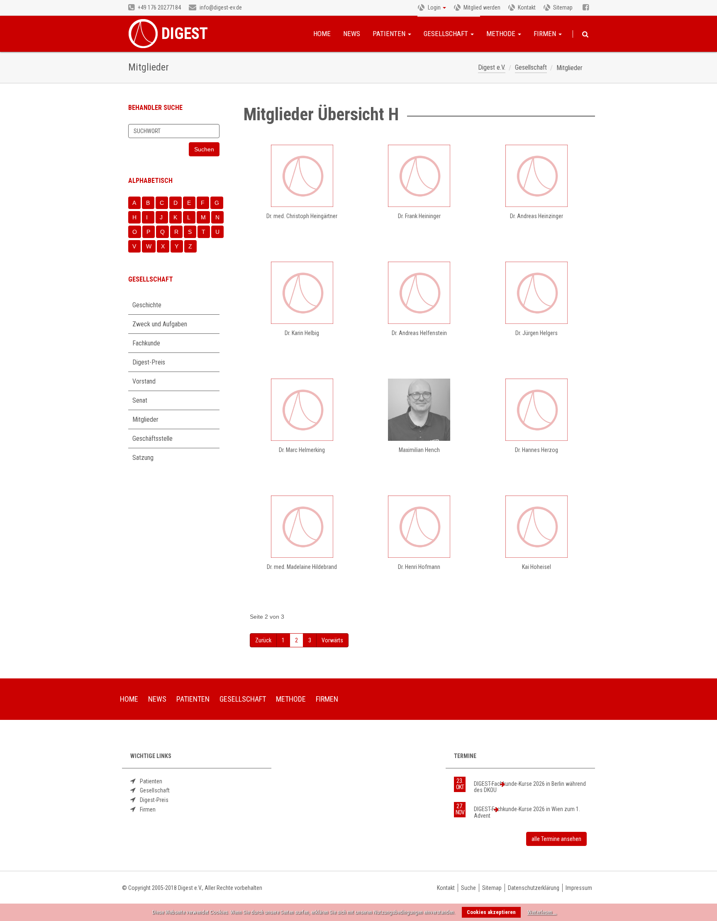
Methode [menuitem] (291, 699)
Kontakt (527, 7)
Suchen (585, 34)
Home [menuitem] (129, 699)
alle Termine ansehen (556, 839)
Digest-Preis (148, 362)
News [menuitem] (157, 699)
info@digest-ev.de (220, 7)
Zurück (263, 640)
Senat (139, 400)
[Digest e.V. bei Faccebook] (586, 8)
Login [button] (434, 7)
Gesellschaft (447, 33)
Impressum (579, 888)
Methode (501, 33)
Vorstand (144, 381)
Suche (468, 888)
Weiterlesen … (542, 912)
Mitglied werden (481, 7)
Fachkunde (146, 343)
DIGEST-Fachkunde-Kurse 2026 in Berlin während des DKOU (530, 786)
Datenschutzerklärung (533, 888)
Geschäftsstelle (152, 438)
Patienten (390, 33)
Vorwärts (332, 640)
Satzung (143, 458)
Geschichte (146, 305)
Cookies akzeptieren (491, 912)
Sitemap (563, 7)
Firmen (546, 33)
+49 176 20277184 (159, 7)
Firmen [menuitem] (327, 699)
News (351, 33)
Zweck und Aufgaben (159, 324)
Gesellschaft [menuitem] (242, 699)
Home (322, 33)
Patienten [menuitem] (193, 699)
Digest (184, 33)
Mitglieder (145, 419)
